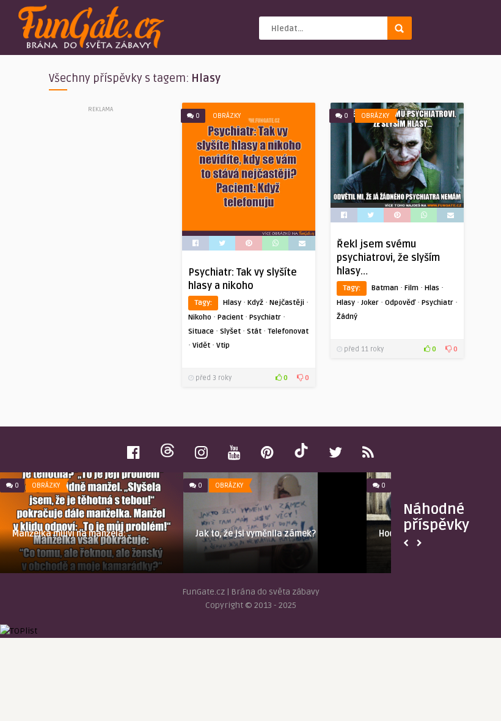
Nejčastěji (286, 302)
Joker (370, 302)
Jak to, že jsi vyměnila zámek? (256, 534)
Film (411, 288)
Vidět (201, 345)
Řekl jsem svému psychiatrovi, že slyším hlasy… (388, 257)
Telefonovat (288, 331)
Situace (201, 331)
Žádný (347, 316)
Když (255, 302)
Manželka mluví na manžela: (69, 534)
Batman (384, 288)
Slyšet (230, 331)
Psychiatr (265, 317)
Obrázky (227, 116)
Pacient (230, 317)
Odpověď (400, 302)
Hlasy (232, 302)
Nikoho (199, 317)
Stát (254, 331)
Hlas (432, 288)
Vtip (223, 345)
